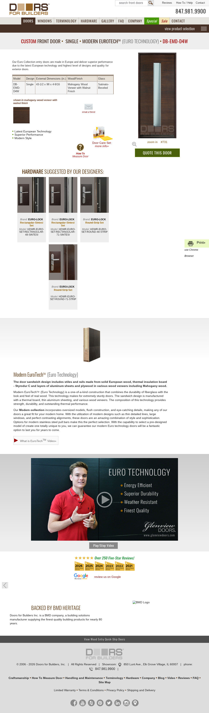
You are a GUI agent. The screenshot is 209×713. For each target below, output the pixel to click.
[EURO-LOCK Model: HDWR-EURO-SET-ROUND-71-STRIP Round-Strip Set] (63, 262)
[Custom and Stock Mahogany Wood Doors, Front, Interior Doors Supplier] (31, 9)
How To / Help (184, 2)
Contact (200, 2)
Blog (161, 678)
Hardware (132, 678)
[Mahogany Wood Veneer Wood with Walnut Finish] (24, 115)
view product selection (180, 28)
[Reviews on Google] (81, 576)
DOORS (28, 21)
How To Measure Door (47, 678)
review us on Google (107, 576)
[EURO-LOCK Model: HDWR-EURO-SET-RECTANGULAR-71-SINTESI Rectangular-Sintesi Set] (63, 195)
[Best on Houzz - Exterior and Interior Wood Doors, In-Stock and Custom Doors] (104, 570)
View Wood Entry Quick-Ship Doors (104, 639)
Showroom (109, 664)
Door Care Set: (102, 144)
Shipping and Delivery (141, 690)
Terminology (114, 678)
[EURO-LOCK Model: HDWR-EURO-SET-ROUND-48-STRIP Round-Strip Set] (94, 195)
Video (171, 678)
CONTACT (178, 21)
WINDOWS (45, 21)
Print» (195, 244)
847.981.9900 (191, 11)
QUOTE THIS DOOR (157, 152)
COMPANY (135, 21)
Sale (164, 21)
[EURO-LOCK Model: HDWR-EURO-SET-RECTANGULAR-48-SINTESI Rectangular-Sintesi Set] (31, 195)
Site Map (105, 682)
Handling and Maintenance (84, 678)
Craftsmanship (19, 678)
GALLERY (107, 21)
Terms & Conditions (91, 690)
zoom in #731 (157, 142)
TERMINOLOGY (66, 21)
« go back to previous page (5, 585)
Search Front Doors (134, 3)
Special (151, 21)
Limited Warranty (65, 690)
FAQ (121, 21)
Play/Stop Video (103, 546)
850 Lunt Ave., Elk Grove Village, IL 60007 (151, 664)
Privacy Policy (115, 690)
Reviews (167, 2)
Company (148, 678)
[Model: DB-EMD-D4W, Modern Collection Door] (157, 95)
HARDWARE (89, 21)
